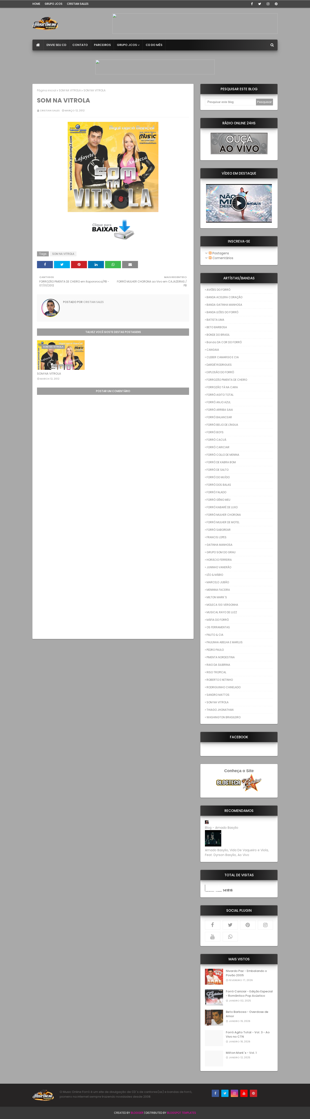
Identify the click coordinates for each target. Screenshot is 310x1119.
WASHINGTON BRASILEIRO (224, 717)
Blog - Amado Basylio (221, 827)
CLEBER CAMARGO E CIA (223, 357)
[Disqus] (113, 451)
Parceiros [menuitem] (102, 45)
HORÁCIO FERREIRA (219, 560)
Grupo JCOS (53, 4)
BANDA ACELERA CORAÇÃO (224, 297)
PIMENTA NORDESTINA (221, 657)
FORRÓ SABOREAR (219, 530)
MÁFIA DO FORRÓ (218, 620)
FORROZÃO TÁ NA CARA (222, 387)
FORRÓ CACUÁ (216, 440)
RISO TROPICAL (216, 672)
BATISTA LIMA (215, 320)
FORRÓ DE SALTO (218, 470)
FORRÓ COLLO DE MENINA (223, 455)
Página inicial (46, 90)
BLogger (137, 1113)
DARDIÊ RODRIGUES (219, 365)
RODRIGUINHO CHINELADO (224, 687)
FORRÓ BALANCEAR (219, 417)
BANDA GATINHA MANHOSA (224, 305)
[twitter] (260, 4)
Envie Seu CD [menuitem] (56, 45)
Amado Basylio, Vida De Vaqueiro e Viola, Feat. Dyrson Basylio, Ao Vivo (237, 852)
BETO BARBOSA (217, 327)
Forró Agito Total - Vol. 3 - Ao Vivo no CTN (248, 1034)
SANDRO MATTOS (218, 695)
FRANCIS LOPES (216, 537)
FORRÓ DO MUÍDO (218, 477)
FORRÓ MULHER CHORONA (224, 515)
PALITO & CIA (215, 635)
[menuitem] (38, 45)
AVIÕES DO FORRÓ (218, 290)
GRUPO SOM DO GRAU (221, 552)
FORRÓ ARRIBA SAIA (220, 410)
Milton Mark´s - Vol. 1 (241, 1053)
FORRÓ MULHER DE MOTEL (223, 522)
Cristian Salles (78, 4)
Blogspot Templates (181, 1113)
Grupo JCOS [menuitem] (127, 45)
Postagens (220, 253)
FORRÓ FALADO (216, 492)
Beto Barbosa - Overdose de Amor (247, 1014)
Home (36, 4)
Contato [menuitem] (80, 45)
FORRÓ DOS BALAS (219, 485)
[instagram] (268, 4)
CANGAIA (213, 350)
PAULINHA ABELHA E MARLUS (225, 642)
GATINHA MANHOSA (219, 545)
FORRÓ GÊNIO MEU (218, 500)
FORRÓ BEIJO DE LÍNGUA (222, 425)
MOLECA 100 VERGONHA (222, 605)
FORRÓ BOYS (215, 432)
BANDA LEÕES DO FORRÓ (222, 312)
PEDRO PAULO (215, 650)
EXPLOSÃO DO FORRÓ (220, 372)
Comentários (222, 258)
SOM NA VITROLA (70, 90)
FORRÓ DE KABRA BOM (221, 462)
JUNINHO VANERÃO (219, 567)
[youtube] (212, 936)
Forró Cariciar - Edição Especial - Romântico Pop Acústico (249, 993)
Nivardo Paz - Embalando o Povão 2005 (246, 973)
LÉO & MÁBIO (215, 575)
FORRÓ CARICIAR (218, 447)
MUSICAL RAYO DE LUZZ (222, 612)
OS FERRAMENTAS (218, 627)
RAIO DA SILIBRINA (218, 665)
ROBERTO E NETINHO (220, 680)
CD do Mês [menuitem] (154, 45)
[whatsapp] (230, 936)
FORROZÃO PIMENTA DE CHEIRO (227, 380)
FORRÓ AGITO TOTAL (220, 395)
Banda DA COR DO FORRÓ (224, 342)
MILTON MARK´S (217, 597)
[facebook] (251, 4)
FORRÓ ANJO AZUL (219, 402)
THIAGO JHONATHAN (220, 710)
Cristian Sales (50, 110)
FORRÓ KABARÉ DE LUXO (222, 507)
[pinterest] (275, 4)
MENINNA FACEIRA (218, 590)
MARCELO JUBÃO (218, 582)
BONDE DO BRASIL (218, 335)
